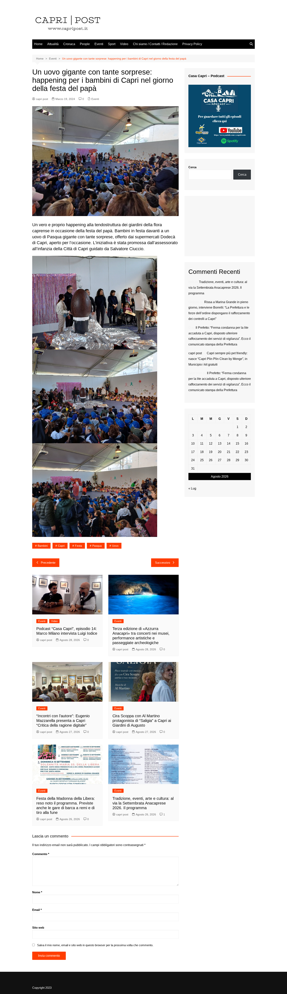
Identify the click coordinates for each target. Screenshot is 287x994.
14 (228, 443)
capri (61, 545)
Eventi (98, 44)
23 (246, 452)
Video (124, 44)
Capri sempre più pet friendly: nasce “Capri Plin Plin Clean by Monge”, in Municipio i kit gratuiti (217, 359)
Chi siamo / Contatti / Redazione (155, 44)
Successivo (162, 562)
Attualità (53, 44)
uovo (115, 545)
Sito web (38, 927)
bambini (43, 545)
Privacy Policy (192, 44)
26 (210, 460)
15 (237, 443)
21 (228, 452)
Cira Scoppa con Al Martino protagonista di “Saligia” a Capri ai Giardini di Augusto (141, 720)
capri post (42, 99)
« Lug (192, 488)
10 (193, 443)
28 (228, 460)
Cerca (192, 167)
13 (219, 443)
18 (202, 452)
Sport (111, 44)
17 (193, 452)
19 (210, 452)
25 (202, 460)
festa (78, 545)
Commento (40, 854)
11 (201, 443)
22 (237, 452)
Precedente (48, 562)
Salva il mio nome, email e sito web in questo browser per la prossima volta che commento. (95, 945)
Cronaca (69, 44)
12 (210, 443)
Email (37, 909)
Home (38, 44)
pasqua (97, 545)
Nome (37, 892)
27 (219, 460)
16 (246, 443)
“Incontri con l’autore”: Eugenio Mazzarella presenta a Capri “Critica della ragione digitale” (63, 720)
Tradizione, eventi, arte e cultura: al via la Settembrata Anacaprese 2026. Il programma (143, 803)
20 (219, 452)
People (85, 44)
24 (193, 460)
